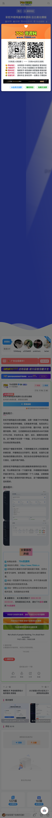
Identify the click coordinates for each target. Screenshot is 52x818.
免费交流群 (42, 87)
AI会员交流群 (16, 87)
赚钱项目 (29, 87)
